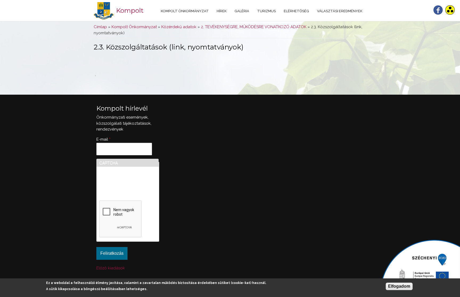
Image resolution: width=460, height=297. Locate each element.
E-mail (103, 139)
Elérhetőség (296, 11)
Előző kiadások (110, 268)
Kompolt (129, 10)
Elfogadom (399, 286)
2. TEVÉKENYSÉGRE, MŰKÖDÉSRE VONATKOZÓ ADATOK (253, 26)
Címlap (100, 26)
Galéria (242, 11)
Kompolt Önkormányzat (185, 11)
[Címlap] (104, 10)
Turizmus (266, 11)
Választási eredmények (339, 11)
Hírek (222, 11)
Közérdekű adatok (178, 26)
